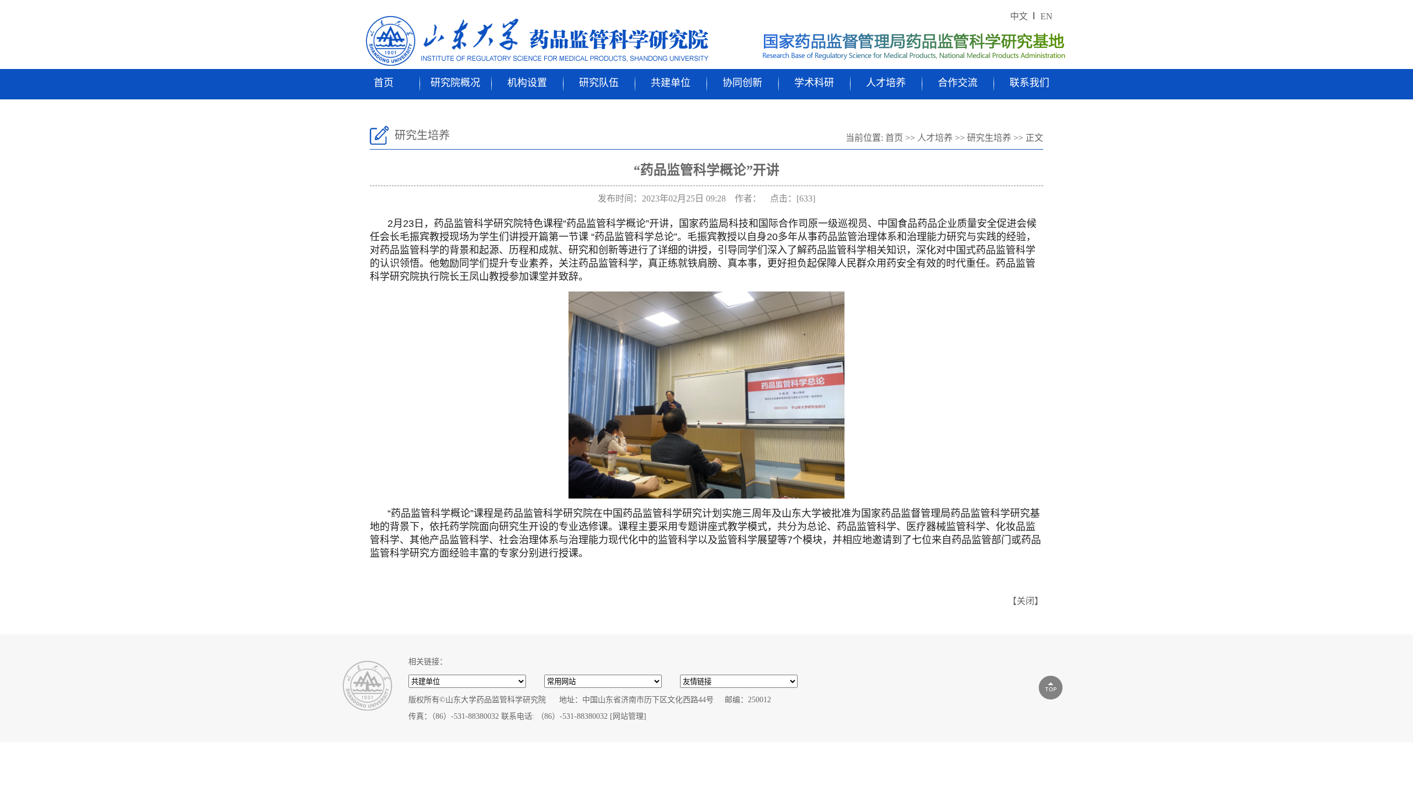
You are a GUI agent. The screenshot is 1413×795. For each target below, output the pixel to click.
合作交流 (958, 82)
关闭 (1025, 601)
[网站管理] (628, 716)
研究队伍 (599, 82)
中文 (1019, 16)
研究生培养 (989, 137)
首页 (384, 82)
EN (1046, 16)
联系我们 (1029, 82)
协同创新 (742, 82)
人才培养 (886, 82)
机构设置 (527, 82)
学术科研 (814, 82)
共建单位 (670, 82)
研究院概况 (455, 82)
